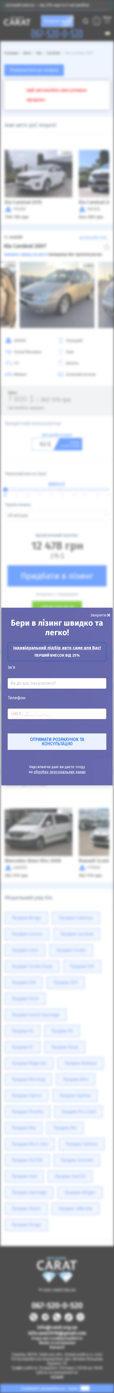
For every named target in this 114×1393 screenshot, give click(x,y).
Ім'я (11, 667)
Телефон (16, 698)
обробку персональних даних (60, 772)
